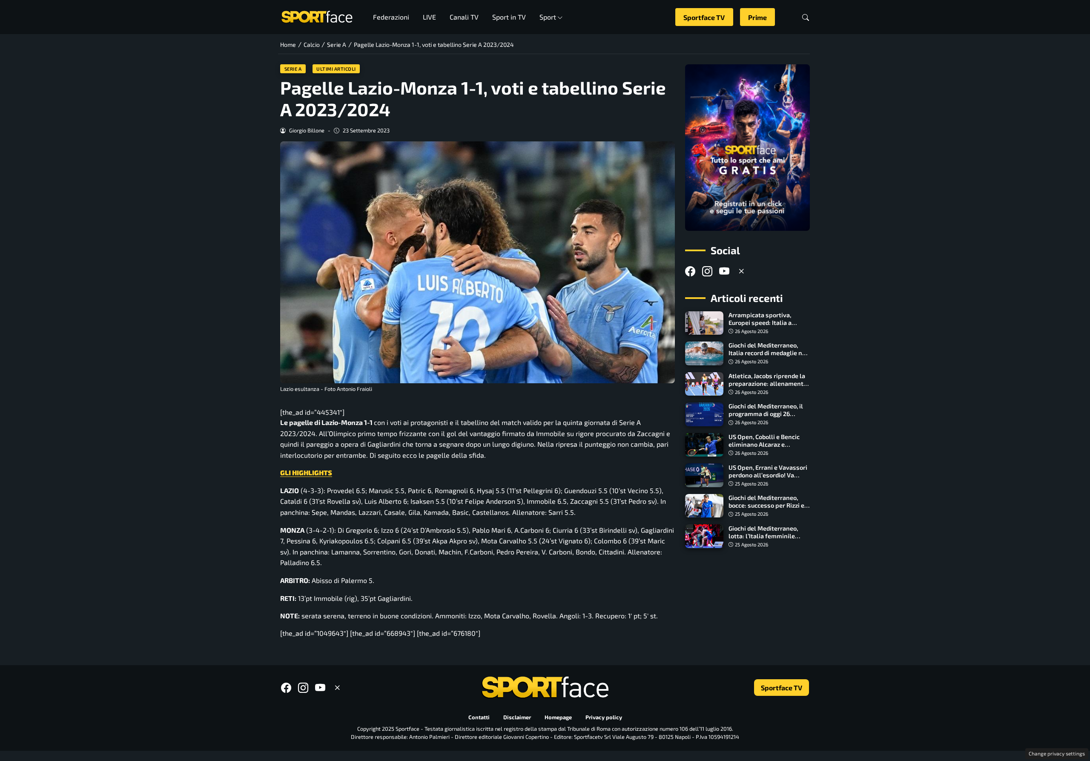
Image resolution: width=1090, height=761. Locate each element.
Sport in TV (509, 17)
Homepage (558, 717)
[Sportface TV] (747, 147)
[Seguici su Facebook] (690, 271)
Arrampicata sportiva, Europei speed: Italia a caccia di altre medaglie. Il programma (765, 326)
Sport (547, 17)
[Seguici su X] (741, 271)
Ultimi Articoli (336, 69)
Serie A (293, 69)
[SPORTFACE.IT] (317, 16)
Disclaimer (517, 717)
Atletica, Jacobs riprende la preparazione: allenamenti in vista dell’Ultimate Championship (767, 387)
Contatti (479, 717)
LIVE (429, 17)
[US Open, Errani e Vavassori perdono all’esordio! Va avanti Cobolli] (704, 475)
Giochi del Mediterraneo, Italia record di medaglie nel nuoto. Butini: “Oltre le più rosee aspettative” (768, 357)
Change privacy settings (1057, 753)
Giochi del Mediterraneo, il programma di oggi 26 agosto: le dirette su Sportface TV (766, 417)
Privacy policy (603, 717)
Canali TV (464, 17)
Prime (757, 17)
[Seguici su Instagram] (707, 271)
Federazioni (391, 17)
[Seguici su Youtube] (724, 271)
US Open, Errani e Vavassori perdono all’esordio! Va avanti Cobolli (768, 474)
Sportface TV (704, 17)
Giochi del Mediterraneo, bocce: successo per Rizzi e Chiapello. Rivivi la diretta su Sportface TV (769, 509)
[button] (805, 17)
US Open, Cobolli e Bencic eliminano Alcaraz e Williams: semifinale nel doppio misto (764, 448)
